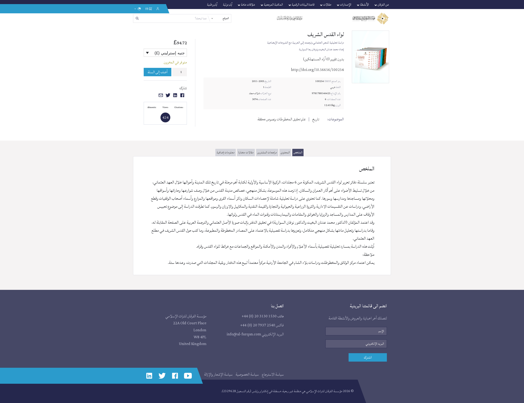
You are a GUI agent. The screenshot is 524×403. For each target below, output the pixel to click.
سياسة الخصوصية (247, 374)
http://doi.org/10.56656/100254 (317, 70)
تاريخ (315, 119)
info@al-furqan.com (244, 334)
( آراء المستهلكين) (316, 59)
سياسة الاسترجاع (273, 374)
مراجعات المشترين (267, 152)
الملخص (298, 152)
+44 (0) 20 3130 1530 (259, 316)
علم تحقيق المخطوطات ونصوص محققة (281, 119)
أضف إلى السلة (157, 72)
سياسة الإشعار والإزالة (218, 374)
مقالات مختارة (246, 152)
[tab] (297, 153)
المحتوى (285, 152)
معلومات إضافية (226, 152)
